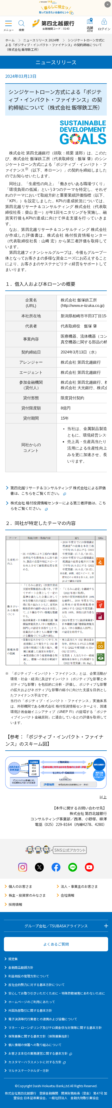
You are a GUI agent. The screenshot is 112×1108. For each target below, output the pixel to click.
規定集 (13, 959)
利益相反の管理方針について (28, 976)
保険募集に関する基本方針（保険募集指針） (39, 1036)
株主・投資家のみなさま (27, 895)
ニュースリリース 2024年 (41, 40)
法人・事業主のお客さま (79, 886)
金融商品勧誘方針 (20, 967)
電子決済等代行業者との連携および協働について (42, 1019)
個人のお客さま (20, 886)
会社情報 (67, 895)
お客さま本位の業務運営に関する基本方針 (38, 1053)
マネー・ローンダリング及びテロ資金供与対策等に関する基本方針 (55, 1027)
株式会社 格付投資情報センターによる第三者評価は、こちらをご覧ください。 (58, 505)
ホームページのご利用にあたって (31, 1001)
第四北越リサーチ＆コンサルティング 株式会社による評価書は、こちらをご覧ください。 (58, 490)
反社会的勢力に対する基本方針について (36, 984)
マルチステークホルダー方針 (28, 1070)
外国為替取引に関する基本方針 (30, 1010)
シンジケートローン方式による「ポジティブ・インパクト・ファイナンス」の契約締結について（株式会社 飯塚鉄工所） (55, 45)
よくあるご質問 (56, 944)
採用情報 (15, 904)
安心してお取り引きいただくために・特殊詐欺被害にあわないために (56, 993)
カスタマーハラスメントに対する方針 (34, 1062)
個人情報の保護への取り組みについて (34, 1044)
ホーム (10, 40)
